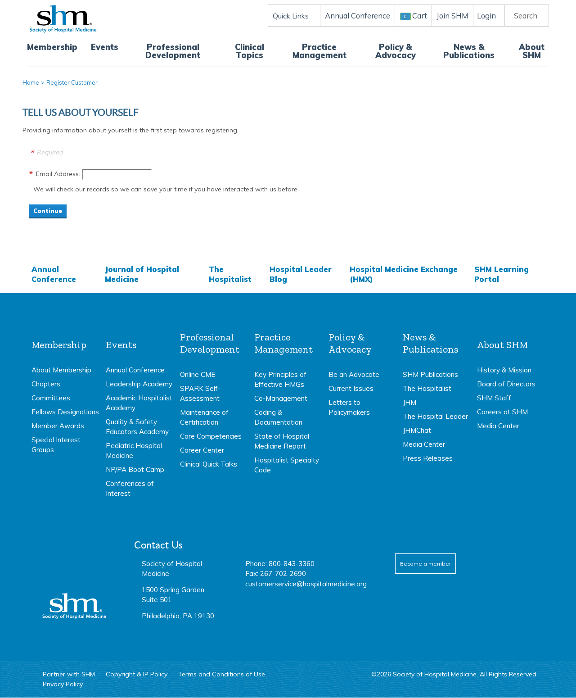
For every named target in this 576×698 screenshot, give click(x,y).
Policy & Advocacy (395, 51)
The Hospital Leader (435, 416)
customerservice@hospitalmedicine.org (306, 584)
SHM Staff (494, 398)
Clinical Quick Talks (208, 464)
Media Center (424, 444)
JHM (409, 402)
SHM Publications (430, 374)
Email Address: (58, 174)
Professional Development (172, 51)
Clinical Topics (249, 51)
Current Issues (351, 388)
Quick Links (291, 15)
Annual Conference (54, 274)
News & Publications (469, 51)
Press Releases (428, 458)
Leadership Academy (139, 384)
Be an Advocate (353, 374)
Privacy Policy (63, 684)
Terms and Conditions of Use (221, 674)
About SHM (531, 51)
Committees (51, 398)
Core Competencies (211, 436)
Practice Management (319, 51)
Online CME (197, 374)
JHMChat (417, 430)
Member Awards (58, 426)
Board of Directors (506, 384)
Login (486, 15)
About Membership (61, 370)
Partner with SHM (69, 674)
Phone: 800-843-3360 (280, 563)
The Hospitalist (230, 274)
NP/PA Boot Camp (135, 469)
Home (30, 82)
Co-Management (280, 398)
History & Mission (504, 370)
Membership (52, 47)
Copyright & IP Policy (136, 674)
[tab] (65, 393)
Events (104, 47)
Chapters (46, 384)
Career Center (202, 450)
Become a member (425, 563)
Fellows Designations (65, 412)
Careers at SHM (502, 412)
